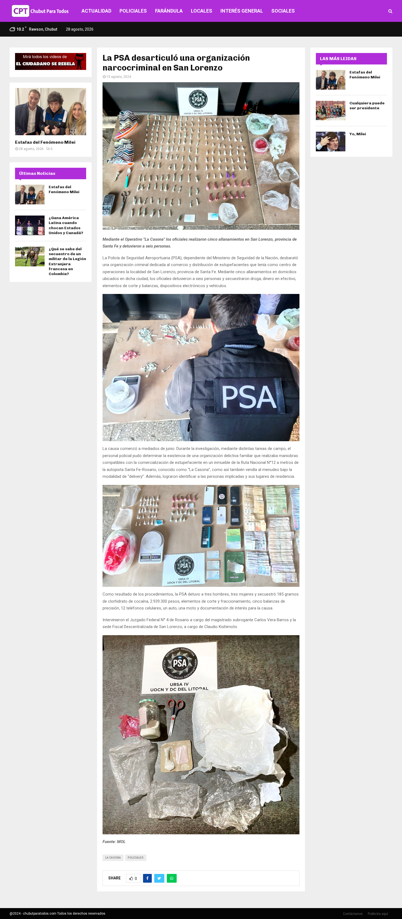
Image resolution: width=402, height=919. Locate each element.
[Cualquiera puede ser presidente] (330, 110)
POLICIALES (133, 11)
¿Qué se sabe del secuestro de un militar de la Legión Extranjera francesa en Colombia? (67, 261)
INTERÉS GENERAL (241, 11)
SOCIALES (283, 11)
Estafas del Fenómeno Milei (45, 142)
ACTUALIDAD (96, 11)
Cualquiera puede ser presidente (366, 105)
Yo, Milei (357, 134)
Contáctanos (353, 914)
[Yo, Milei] (330, 141)
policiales (136, 857)
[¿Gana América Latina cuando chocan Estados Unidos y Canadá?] (30, 225)
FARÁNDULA (169, 11)
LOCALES (201, 11)
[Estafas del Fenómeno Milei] (50, 111)
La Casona (113, 857)
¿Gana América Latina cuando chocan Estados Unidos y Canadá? (66, 225)
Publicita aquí (378, 914)
